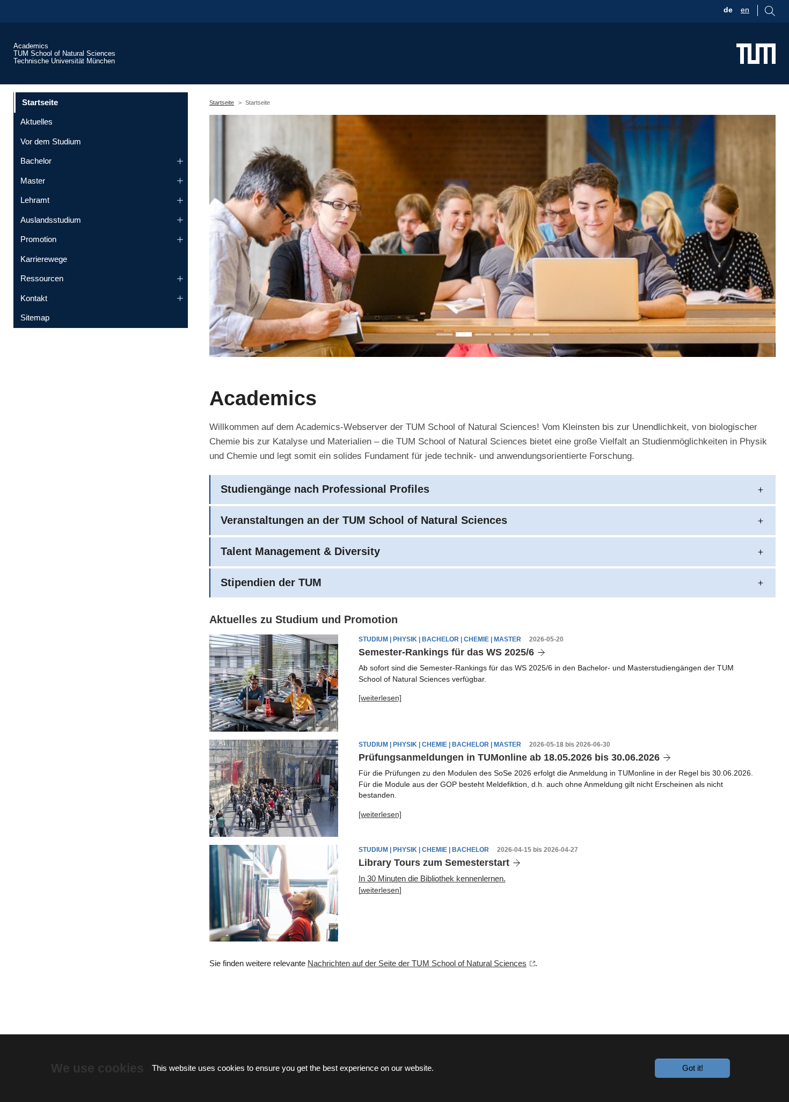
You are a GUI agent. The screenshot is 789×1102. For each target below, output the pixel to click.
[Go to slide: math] (502, 334)
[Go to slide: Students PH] (464, 334)
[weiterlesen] (380, 698)
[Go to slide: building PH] (522, 334)
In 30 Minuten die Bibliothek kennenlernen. (432, 878)
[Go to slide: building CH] (541, 334)
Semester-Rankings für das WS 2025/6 (446, 652)
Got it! (692, 1067)
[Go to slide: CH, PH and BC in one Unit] (444, 334)
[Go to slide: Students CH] (483, 334)
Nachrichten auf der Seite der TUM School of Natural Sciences (417, 963)
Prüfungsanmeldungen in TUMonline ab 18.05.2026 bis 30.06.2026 (509, 757)
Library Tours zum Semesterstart (434, 862)
